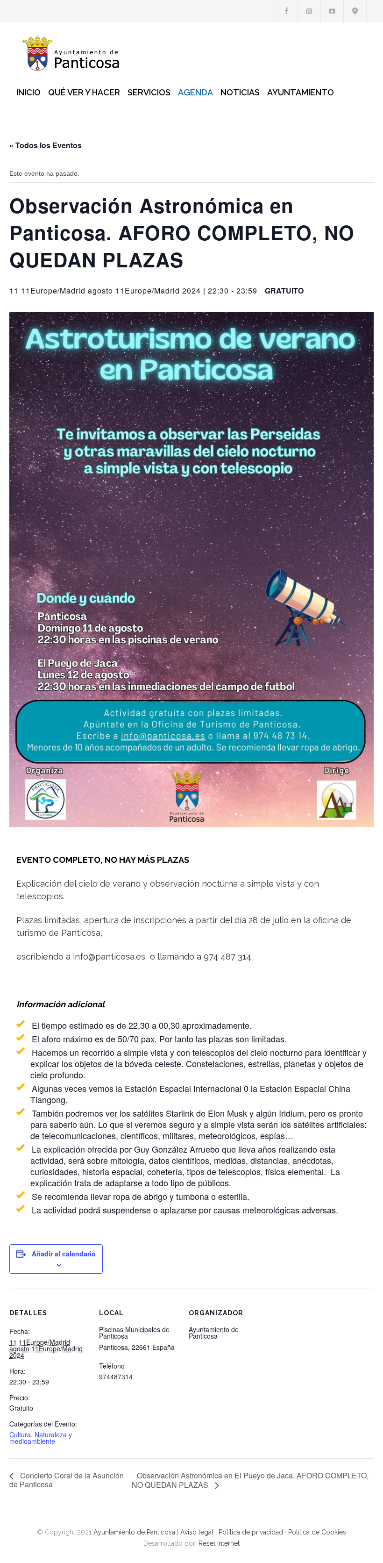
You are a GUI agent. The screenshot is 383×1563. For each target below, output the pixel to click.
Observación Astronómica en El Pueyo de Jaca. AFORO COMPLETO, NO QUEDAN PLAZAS (250, 1480)
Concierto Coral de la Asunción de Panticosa (66, 1480)
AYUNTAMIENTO (300, 92)
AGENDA (195, 92)
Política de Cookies (317, 1532)
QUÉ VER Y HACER (84, 92)
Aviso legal (196, 1532)
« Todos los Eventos (45, 145)
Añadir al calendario (64, 1253)
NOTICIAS (240, 92)
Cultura (20, 1434)
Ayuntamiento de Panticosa (134, 1532)
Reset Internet (219, 1543)
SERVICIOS (149, 92)
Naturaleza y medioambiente (40, 1438)
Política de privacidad (251, 1532)
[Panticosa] (74, 53)
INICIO (28, 92)
